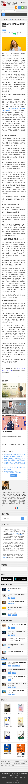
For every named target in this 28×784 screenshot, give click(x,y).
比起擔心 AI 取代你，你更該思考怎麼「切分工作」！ (16, 691)
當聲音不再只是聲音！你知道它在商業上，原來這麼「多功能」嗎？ (16, 639)
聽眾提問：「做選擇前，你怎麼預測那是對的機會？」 (16, 670)
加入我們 (15, 775)
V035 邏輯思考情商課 (7, 431)
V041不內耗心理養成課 (7, 399)
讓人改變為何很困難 (12, 613)
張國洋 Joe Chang (15, 32)
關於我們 (15, 773)
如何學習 (12, 603)
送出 (23, 518)
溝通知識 (18, 665)
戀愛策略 (9, 687)
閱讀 (8, 603)
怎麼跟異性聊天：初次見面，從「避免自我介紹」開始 (17, 684)
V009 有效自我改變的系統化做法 (9, 415)
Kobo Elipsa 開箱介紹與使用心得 (15, 651)
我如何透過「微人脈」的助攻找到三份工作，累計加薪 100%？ (17, 677)
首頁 (1, 19)
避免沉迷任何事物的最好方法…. (15, 588)
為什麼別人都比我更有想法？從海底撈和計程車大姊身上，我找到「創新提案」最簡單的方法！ (14, 464)
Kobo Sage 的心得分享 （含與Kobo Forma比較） (16, 645)
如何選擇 (13, 597)
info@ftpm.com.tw (18, 780)
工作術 (9, 647)
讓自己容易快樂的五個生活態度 (15, 607)
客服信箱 (5, 557)
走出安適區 (14, 614)
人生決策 (13, 628)
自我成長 (4, 30)
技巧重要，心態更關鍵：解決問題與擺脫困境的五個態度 (17, 663)
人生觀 (9, 590)
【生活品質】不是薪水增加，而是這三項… (16, 595)
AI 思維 (13, 694)
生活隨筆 (9, 19)
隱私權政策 (21, 773)
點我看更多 (13, 475)
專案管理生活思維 (14, 533)
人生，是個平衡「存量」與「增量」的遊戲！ (17, 625)
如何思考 (13, 635)
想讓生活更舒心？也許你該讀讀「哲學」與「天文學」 (17, 632)
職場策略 (9, 680)
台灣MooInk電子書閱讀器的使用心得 (16, 601)
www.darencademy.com (6, 490)
